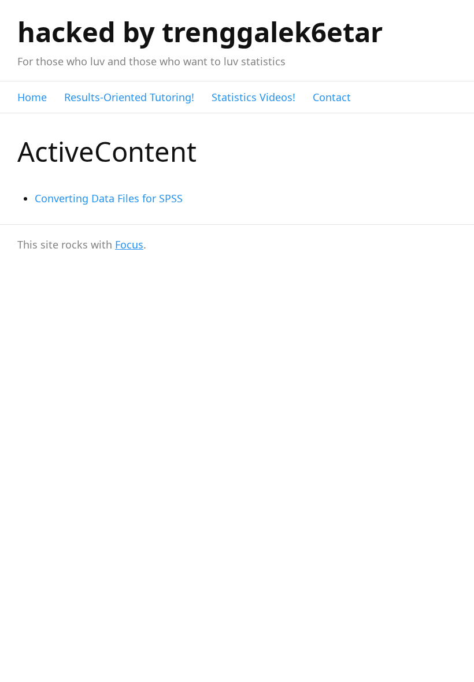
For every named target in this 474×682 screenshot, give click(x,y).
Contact (332, 97)
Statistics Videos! (253, 97)
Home (32, 97)
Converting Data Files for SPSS (109, 198)
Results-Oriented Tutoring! (129, 97)
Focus (129, 244)
